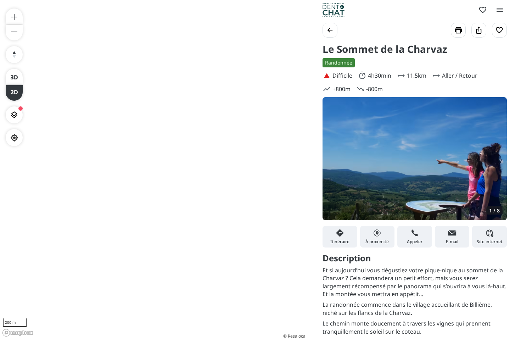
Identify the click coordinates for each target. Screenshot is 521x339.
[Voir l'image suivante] (494, 163)
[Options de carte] (14, 114)
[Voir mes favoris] (483, 10)
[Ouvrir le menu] (500, 10)
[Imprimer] (458, 30)
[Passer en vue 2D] (14, 93)
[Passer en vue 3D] (14, 76)
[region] (154, 169)
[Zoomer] (14, 16)
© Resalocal (295, 336)
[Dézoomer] (14, 32)
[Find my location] (14, 138)
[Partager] (478, 30)
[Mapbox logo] (17, 333)
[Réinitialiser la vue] (14, 54)
